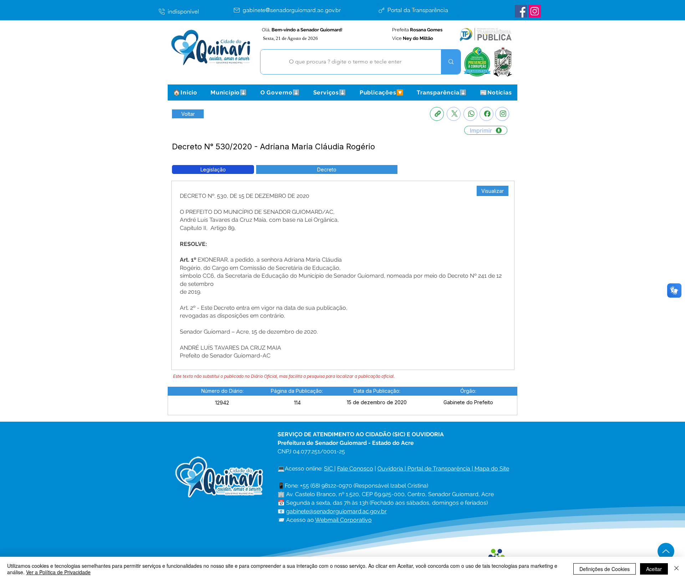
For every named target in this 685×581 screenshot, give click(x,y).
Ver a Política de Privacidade (58, 572)
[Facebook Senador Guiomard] (521, 11)
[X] (454, 114)
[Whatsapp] (470, 114)
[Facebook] (486, 114)
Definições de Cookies (604, 568)
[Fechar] (676, 568)
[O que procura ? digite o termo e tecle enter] (451, 62)
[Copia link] (437, 114)
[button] (228, 92)
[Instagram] (502, 114)
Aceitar (654, 568)
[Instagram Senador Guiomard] (534, 11)
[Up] (666, 551)
